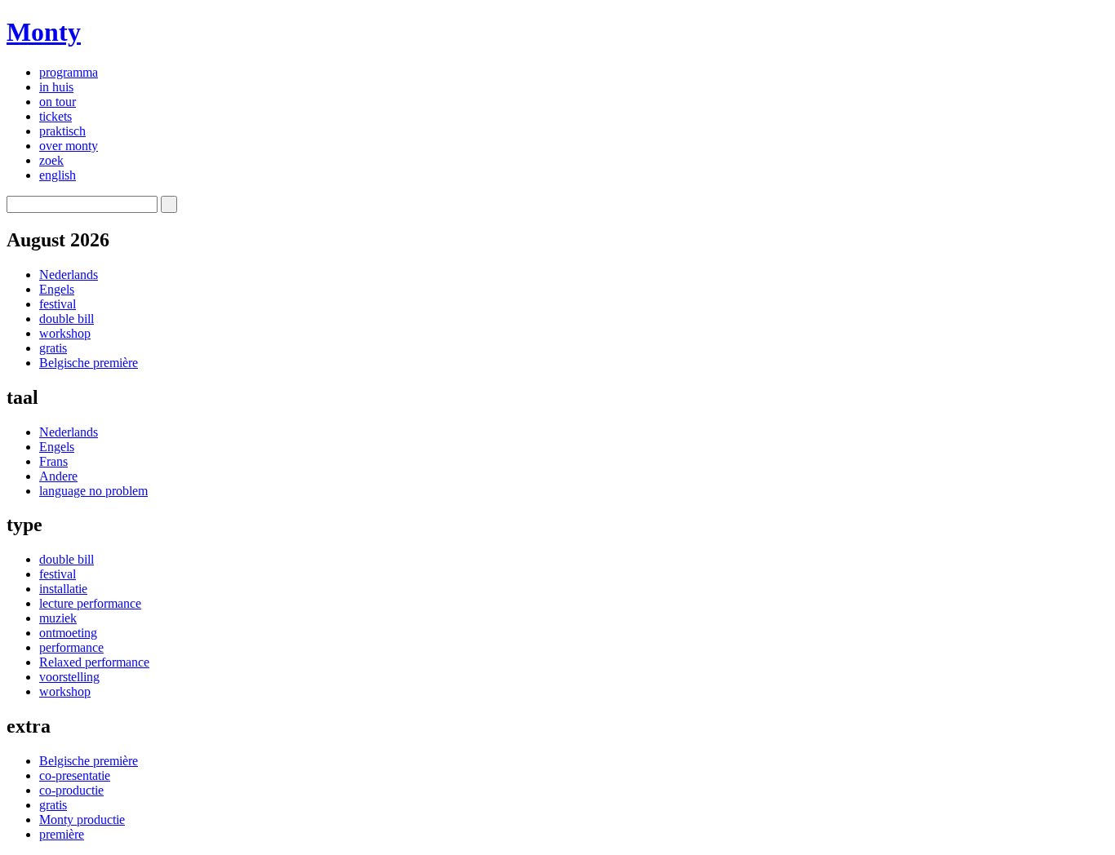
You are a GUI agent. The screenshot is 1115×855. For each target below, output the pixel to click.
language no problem (93, 491)
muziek (58, 618)
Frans (53, 461)
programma (68, 72)
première (61, 834)
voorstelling (69, 677)
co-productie (71, 790)
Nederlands (68, 274)
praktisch (62, 131)
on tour (57, 102)
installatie (63, 589)
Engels (56, 289)
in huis (56, 87)
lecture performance (90, 603)
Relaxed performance (94, 662)
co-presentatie (74, 775)
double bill (66, 319)
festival (57, 304)
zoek (51, 160)
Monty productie (82, 819)
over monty (68, 146)
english (57, 175)
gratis (53, 348)
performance (71, 647)
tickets (55, 116)
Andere (58, 476)
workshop (65, 333)
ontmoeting (68, 633)
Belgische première (88, 363)
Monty (44, 32)
